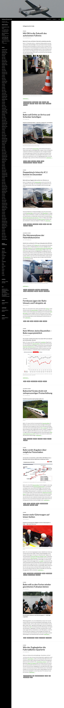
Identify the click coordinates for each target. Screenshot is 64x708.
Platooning (48, 103)
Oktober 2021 (4, 97)
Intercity (25, 225)
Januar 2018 (4, 153)
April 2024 (3, 69)
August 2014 (4, 209)
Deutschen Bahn (36, 343)
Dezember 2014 (4, 203)
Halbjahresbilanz (44, 503)
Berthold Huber (30, 213)
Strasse (24, 31)
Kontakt (54, 19)
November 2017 (4, 156)
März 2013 (4, 234)
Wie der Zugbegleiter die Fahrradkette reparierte (34, 648)
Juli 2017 (3, 162)
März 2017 (4, 168)
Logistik (3, 258)
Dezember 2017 (4, 155)
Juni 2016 (3, 179)
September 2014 (4, 207)
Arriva (25, 161)
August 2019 (4, 127)
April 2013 (3, 233)
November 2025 (4, 49)
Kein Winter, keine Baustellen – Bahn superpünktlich (37, 331)
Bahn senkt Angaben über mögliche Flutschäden (34, 451)
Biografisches (4, 252)
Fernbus (47, 308)
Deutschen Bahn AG (35, 556)
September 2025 (4, 52)
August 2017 (4, 161)
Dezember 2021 (4, 94)
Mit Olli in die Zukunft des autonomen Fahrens (35, 34)
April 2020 (3, 115)
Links (59, 19)
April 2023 (3, 78)
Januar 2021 (4, 108)
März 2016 (4, 183)
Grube (37, 103)
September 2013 (4, 225)
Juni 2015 (3, 195)
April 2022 (3, 88)
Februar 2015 (4, 200)
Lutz (41, 321)
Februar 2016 (4, 185)
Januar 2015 (4, 201)
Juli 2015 (3, 194)
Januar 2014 (4, 219)
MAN (40, 103)
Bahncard (29, 224)
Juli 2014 (3, 210)
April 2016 (3, 182)
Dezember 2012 (4, 239)
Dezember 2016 (4, 173)
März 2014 (4, 216)
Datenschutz (48, 19)
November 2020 (4, 109)
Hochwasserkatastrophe (39, 486)
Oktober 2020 (4, 111)
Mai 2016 (3, 180)
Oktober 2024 (4, 63)
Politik (3, 264)
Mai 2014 (3, 213)
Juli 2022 (3, 84)
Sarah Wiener (31, 658)
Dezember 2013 (4, 221)
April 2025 (3, 57)
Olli (43, 103)
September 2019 (4, 126)
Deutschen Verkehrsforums (29, 346)
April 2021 (3, 105)
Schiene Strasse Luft (7, 19)
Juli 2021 (3, 100)
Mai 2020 (3, 114)
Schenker (35, 162)
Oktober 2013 (4, 224)
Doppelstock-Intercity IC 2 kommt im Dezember (35, 173)
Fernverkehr (35, 224)
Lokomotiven (30, 291)
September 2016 (4, 176)
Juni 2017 (3, 164)
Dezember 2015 (4, 186)
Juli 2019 (3, 129)
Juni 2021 (3, 102)
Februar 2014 (4, 218)
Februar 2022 (4, 91)
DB (30, 626)
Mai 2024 (3, 67)
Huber (45, 224)
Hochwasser (42, 637)
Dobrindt (32, 103)
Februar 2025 (4, 60)
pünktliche (43, 342)
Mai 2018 (3, 147)
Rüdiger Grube (43, 556)
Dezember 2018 (4, 138)
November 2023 (4, 73)
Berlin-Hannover (31, 637)
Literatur (3, 257)
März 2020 (4, 117)
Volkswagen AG (27, 257)
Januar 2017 (4, 171)
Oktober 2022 (4, 82)
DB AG (29, 503)
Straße (3, 272)
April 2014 (3, 215)
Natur (3, 263)
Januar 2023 (4, 79)
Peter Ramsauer (33, 558)
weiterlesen (26, 98)
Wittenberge (48, 637)
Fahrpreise (40, 438)
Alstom (25, 289)
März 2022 (4, 90)
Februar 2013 (4, 236)
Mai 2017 (3, 165)
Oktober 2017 (4, 158)
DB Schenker (26, 103)
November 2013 (4, 222)
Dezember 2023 (4, 72)
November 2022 (4, 81)
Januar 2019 (4, 136)
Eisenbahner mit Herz (40, 675)
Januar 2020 (4, 120)
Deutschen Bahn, (39, 249)
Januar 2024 (4, 70)
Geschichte (4, 255)
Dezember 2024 (4, 61)
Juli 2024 (3, 66)
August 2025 (4, 54)
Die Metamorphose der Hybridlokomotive (33, 236)
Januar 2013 (4, 237)
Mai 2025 (3, 55)
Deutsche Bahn (36, 148)
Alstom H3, (37, 245)
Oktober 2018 (4, 141)
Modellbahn (4, 261)
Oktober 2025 (4, 51)
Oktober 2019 (4, 124)
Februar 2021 (4, 106)
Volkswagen (46, 291)
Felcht (38, 161)
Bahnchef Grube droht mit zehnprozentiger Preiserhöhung (37, 392)
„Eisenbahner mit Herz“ (41, 661)
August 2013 (4, 227)
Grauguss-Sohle (38, 573)
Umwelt (49, 438)
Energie (35, 438)
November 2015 (4, 188)
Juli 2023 (3, 75)
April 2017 (3, 167)
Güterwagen (49, 573)
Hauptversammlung (28, 162)
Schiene (24, 112)
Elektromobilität (44, 289)
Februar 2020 (4, 118)
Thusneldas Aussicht (5, 30)
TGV (31, 677)
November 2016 (4, 174)
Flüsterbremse (30, 573)
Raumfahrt (3, 266)
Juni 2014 (3, 212)
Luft (2, 260)
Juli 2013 (3, 228)
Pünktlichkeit (34, 381)
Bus (28, 321)
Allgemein (25, 233)
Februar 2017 (4, 170)
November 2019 (4, 123)
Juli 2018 (3, 144)
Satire (3, 267)
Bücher (3, 254)
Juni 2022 (3, 85)
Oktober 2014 (4, 206)
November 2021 (4, 96)
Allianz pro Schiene (32, 663)
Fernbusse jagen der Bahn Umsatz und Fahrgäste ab (34, 301)
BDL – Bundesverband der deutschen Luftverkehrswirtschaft (5, 295)
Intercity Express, (41, 219)
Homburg (36, 321)
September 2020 (4, 112)
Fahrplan (33, 503)
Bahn (29, 161)
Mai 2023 (3, 76)
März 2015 (4, 198)
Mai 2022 (3, 87)
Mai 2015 (3, 197)
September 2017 (4, 159)
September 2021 (4, 99)
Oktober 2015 (4, 189)
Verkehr (40, 162)
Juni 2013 (3, 230)
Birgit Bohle (45, 213)
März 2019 (4, 133)
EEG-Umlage (43, 427)
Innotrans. (30, 248)
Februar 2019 (4, 135)
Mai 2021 (3, 103)
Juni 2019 (3, 130)
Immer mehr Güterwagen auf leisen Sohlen (36, 515)
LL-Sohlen (41, 561)
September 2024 (4, 64)
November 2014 (4, 204)
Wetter (45, 381)
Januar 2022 (4, 93)
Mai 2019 (3, 132)
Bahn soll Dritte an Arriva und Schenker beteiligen (36, 115)
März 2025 (4, 58)
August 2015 (4, 192)
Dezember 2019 (4, 121)
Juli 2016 (3, 177)
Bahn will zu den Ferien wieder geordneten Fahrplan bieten (37, 585)
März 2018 (4, 150)
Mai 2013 (3, 231)
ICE (50, 224)
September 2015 (4, 191)
